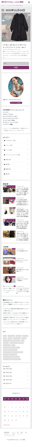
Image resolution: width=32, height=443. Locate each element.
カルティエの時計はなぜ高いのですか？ (11, 359)
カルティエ (5, 342)
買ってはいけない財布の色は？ (16, 342)
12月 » (8, 425)
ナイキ (4, 335)
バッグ (9, 150)
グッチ (22, 340)
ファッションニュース (13, 154)
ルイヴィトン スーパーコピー (10, 122)
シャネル (10, 338)
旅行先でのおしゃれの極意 (13, 2)
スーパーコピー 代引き (9, 120)
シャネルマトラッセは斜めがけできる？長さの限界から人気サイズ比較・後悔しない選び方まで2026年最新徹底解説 (22, 225)
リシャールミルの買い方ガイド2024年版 (13, 321)
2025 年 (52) (8, 372)
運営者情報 (6, 432)
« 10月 (4, 425)
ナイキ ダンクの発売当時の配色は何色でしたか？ (16, 308)
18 (23, 411)
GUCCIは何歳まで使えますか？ (10, 349)
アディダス (25, 335)
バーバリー (6, 112)
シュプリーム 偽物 (8, 124)
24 (19, 416)
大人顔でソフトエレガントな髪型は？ (22, 279)
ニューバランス (6, 345)
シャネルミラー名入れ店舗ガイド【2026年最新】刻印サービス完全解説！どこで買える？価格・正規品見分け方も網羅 (22, 191)
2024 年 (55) (8, 376)
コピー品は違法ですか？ (22, 250)
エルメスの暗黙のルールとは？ (10, 354)
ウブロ (13, 345)
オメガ (4, 338)
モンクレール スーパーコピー (10, 118)
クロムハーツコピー (8, 114)
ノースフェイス (11, 335)
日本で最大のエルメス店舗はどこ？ (22, 270)
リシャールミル (17, 338)
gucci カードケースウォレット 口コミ (22, 261)
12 (21, 47)
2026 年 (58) (8, 368)
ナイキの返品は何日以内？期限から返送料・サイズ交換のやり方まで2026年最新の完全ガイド (22, 202)
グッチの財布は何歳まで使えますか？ (11, 347)
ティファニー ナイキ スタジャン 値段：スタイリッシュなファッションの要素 (22, 291)
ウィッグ (9, 145)
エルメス (24, 338)
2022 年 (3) (8, 383)
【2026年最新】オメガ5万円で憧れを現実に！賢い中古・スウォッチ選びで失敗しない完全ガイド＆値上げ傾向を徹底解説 (22, 213)
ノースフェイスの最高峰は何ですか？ (11, 340)
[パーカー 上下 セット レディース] (16, 27)
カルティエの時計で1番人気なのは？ (11, 356)
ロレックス (19, 335)
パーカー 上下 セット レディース (14, 45)
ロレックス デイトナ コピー (10, 116)
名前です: (5, 99)
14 (8, 411)
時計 (8, 159)
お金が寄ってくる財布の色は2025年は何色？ (12, 352)
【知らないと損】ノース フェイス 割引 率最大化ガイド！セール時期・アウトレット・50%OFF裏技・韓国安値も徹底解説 (22, 237)
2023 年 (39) (8, 379)
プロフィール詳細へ (16, 102)
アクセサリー (10, 140)
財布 (8, 169)
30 (16, 420)
